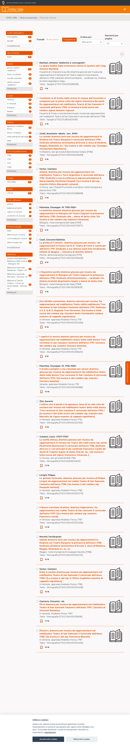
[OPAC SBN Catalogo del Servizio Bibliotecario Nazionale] (5, 9)
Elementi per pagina (111, 37)
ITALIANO (11, 182)
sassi (9, 140)
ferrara (10, 111)
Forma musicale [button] (14, 227)
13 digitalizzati (69, 39)
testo (9, 57)
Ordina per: (86, 37)
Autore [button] (10, 64)
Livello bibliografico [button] (15, 33)
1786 (9, 155)
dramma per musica (16, 235)
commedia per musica (17, 238)
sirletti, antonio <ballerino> (13, 83)
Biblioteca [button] (11, 254)
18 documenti (52, 39)
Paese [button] (10, 189)
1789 (9, 167)
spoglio (10, 41)
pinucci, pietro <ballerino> (13, 69)
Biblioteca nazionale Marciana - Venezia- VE (17, 275)
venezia (10, 99)
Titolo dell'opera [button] (14, 200)
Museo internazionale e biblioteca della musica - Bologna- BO (17, 261)
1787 (9, 159)
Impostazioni (50, 732)
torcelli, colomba (14, 78)
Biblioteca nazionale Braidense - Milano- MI (17, 268)
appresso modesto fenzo (15, 127)
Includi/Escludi (13, 46)
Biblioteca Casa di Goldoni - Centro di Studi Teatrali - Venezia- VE (17, 284)
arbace (10, 204)
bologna (10, 107)
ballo (9, 231)
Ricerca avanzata (28, 18)
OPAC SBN (11, 18)
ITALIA (10, 193)
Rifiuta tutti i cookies (82, 739)
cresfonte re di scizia (16, 216)
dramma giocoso (14, 242)
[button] (122, 54)
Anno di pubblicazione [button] (17, 151)
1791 (9, 163)
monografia (12, 37)
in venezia (11, 103)
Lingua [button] (10, 178)
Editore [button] (10, 122)
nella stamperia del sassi (17, 137)
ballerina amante (14, 208)
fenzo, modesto (14, 74)
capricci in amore (14, 212)
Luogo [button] (10, 96)
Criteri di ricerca (127, 373)
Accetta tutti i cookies (48, 739)
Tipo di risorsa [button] (13, 53)
